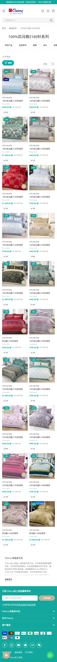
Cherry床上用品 (15, 657)
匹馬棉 (5, 112)
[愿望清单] (42, 11)
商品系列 (13, 28)
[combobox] (28, 20)
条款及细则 (21, 604)
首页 (4, 28)
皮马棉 (33, 112)
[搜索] (51, 20)
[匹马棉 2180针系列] (15, 321)
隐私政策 (32, 604)
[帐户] (48, 11)
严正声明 (29, 652)
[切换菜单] (3, 11)
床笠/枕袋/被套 (7, 98)
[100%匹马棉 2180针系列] (15, 81)
